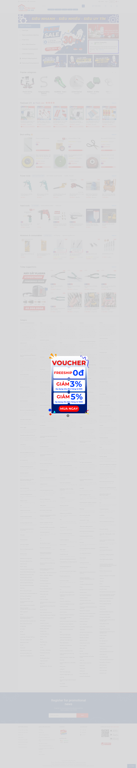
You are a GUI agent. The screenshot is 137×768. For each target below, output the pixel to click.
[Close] (68, 415)
